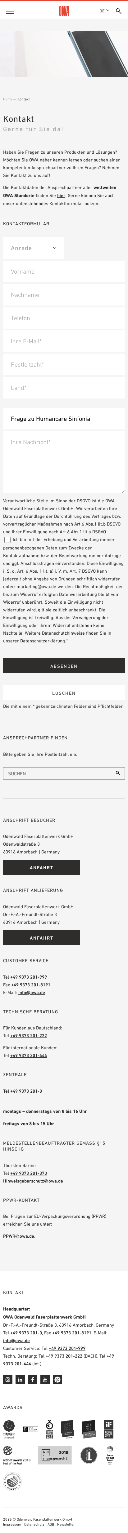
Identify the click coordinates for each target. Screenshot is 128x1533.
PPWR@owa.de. (19, 1236)
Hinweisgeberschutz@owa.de (33, 1180)
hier (61, 195)
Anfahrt (41, 867)
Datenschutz (34, 1524)
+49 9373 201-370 (28, 1173)
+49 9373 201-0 (26, 1332)
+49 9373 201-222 (28, 1035)
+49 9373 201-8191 (30, 984)
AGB (51, 1524)
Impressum (12, 1524)
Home (7, 99)
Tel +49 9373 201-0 (22, 1091)
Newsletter (66, 1524)
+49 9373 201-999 (28, 977)
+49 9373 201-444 (28, 1055)
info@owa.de (31, 992)
